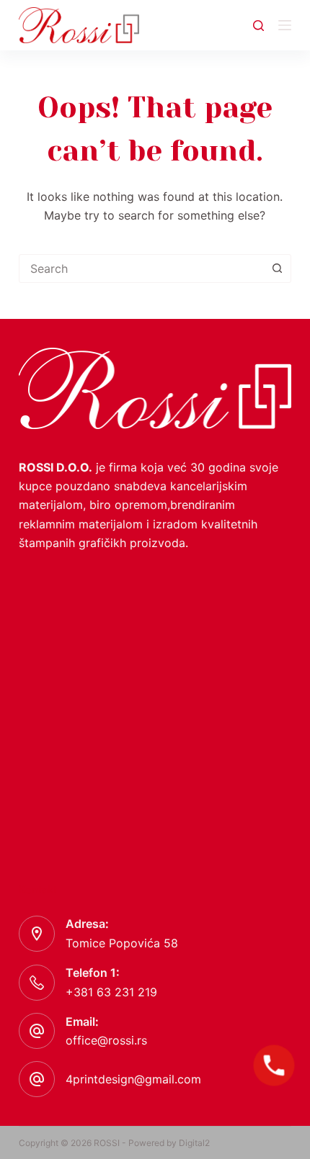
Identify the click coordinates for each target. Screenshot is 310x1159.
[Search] (258, 25)
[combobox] (141, 268)
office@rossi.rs (106, 1040)
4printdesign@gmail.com (133, 1079)
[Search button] (277, 268)
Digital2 (194, 1142)
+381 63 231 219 (111, 992)
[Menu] (284, 25)
